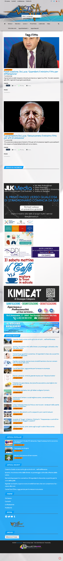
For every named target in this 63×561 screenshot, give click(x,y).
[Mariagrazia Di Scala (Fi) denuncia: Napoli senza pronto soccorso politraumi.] (9, 443)
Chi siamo (7, 1)
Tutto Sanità (19, 542)
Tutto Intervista (12, 28)
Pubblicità (28, 1)
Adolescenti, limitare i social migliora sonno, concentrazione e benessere (33, 398)
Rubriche (17, 23)
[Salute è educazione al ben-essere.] (9, 457)
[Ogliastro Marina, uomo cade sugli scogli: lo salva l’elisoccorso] (8, 428)
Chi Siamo (8, 498)
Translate (37, 18)
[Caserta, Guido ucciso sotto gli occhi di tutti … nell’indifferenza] (8, 341)
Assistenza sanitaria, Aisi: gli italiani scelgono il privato (31, 390)
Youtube (56, 1)
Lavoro (25, 23)
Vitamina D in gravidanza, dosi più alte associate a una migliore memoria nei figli (35, 383)
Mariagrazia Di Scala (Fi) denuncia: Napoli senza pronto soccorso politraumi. (36, 441)
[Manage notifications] (60, 558)
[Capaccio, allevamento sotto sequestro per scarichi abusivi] (8, 414)
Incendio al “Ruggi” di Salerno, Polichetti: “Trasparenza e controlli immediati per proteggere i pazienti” (36, 420)
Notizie (10, 23)
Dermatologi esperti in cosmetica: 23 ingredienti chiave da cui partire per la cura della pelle (36, 354)
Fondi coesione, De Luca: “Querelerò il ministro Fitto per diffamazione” (31, 72)
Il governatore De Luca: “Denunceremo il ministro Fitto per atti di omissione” (30, 136)
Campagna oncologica (21, 448)
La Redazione (20, 1)
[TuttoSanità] (5, 23)
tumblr (59, 1)
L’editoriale (42, 23)
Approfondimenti (23, 28)
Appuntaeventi (35, 28)
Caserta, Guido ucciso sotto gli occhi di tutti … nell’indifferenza (34, 339)
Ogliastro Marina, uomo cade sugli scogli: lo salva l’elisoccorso (33, 426)
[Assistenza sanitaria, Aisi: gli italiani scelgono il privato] (8, 392)
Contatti (13, 1)
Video (48, 23)
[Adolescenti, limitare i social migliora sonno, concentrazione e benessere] (8, 399)
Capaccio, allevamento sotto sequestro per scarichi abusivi (33, 412)
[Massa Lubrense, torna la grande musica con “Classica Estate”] (8, 378)
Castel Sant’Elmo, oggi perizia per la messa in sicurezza (31, 368)
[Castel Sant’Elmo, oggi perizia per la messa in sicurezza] (8, 370)
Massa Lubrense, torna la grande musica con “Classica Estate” (34, 376)
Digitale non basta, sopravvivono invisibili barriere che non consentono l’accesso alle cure (35, 362)
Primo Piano (33, 23)
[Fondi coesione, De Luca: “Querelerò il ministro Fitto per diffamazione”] (31, 52)
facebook (51, 1)
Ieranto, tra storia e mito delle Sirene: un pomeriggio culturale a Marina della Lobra (35, 347)
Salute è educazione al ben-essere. (25, 455)
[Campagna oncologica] (9, 450)
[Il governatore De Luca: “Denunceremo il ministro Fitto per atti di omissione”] (31, 116)
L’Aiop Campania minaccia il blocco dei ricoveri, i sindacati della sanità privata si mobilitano (36, 405)
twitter (54, 1)
